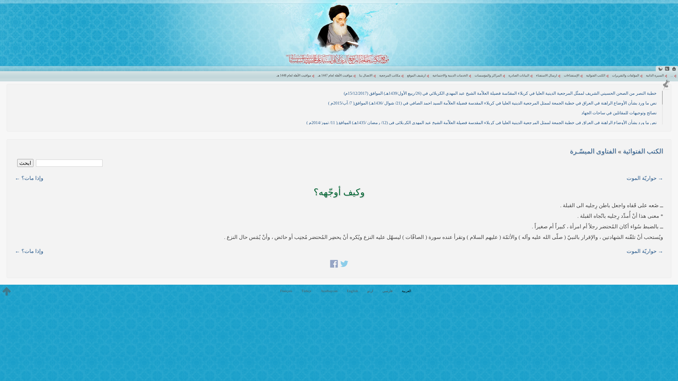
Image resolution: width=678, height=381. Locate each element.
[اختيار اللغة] (660, 69)
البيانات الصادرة (518, 75)
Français (286, 291)
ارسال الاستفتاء (546, 75)
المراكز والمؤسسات (488, 75)
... (672, 75)
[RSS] (667, 69)
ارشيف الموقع (416, 75)
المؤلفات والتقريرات (625, 75)
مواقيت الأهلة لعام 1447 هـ (335, 75)
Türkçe (306, 291)
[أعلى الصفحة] (6, 291)
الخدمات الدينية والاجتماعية (450, 75)
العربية (406, 291)
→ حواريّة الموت (645, 178)
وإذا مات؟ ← (29, 178)
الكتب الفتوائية (595, 75)
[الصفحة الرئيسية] (674, 69)
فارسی (387, 291)
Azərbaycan (329, 291)
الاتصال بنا (365, 75)
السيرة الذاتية (655, 75)
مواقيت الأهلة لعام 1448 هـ (293, 75)
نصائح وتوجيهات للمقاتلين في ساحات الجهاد (619, 113)
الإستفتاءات (571, 75)
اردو (370, 291)
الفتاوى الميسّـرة (593, 151)
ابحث (25, 163)
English (352, 291)
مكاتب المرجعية (389, 75)
